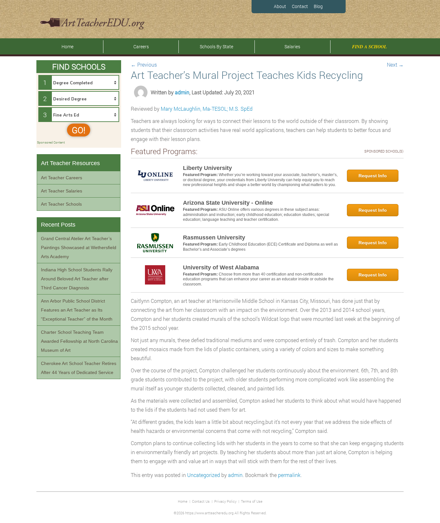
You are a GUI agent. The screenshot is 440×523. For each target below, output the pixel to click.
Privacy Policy (225, 501)
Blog (318, 6)
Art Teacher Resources (70, 163)
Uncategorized (203, 475)
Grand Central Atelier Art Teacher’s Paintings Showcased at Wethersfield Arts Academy (78, 247)
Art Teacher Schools (61, 204)
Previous (144, 64)
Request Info (373, 175)
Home (67, 46)
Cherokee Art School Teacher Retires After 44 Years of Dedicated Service (78, 368)
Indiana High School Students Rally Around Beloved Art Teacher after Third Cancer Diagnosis (76, 278)
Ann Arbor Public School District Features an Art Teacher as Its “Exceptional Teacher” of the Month (76, 310)
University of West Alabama (221, 267)
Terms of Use (252, 501)
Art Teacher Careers (61, 177)
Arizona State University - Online (228, 203)
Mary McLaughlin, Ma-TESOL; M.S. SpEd (207, 108)
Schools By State (216, 46)
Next (395, 64)
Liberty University (207, 168)
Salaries (292, 46)
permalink (289, 475)
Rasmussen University (214, 237)
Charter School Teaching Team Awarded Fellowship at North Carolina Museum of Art (79, 341)
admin (182, 92)
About (280, 6)
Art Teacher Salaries (61, 190)
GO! (78, 130)
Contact (300, 6)
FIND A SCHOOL (369, 46)
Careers (141, 46)
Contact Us (201, 501)
